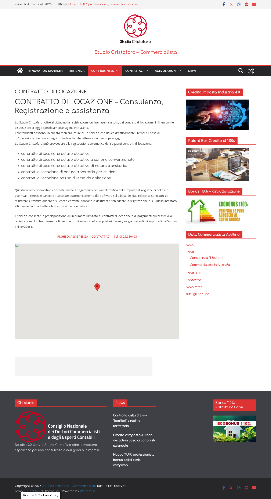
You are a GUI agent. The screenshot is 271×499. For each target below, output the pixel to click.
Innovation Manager (45, 71)
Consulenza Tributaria (207, 257)
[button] (116, 71)
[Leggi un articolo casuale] (251, 71)
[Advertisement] (83, 366)
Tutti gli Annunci (198, 294)
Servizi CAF (194, 273)
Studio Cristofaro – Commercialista (135, 52)
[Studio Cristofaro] (60, 413)
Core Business (102, 71)
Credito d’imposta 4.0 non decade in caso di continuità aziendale (134, 440)
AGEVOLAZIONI (166, 71)
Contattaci (134, 71)
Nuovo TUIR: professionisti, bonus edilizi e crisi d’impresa (133, 460)
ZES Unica (76, 71)
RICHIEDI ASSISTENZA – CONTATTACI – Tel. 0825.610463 (97, 236)
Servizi (190, 252)
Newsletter (194, 287)
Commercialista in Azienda (210, 264)
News (192, 71)
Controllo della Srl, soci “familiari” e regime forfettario (130, 421)
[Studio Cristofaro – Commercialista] (20, 71)
